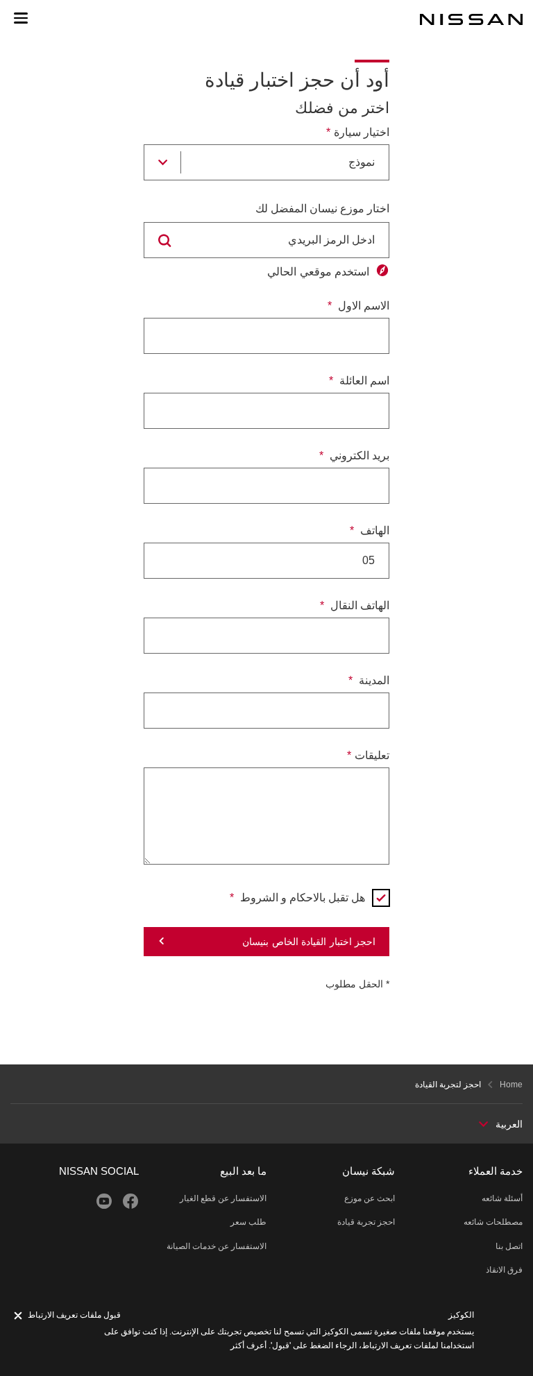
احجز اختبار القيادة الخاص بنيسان (308, 941)
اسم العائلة (363, 381)
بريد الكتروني (358, 455)
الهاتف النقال (358, 605)
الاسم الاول (362, 306)
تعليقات (372, 755)
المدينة (372, 680)
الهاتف (373, 530)
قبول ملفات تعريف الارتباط (74, 1315)
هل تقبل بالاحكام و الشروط (301, 897)
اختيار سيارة (361, 132)
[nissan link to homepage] (471, 19)
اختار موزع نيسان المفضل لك (322, 208)
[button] (21, 18)
